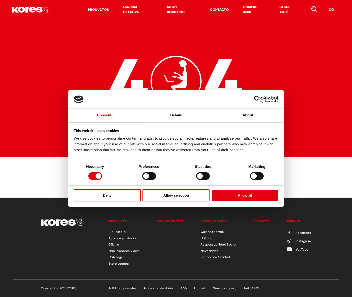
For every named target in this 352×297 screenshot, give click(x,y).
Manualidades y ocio (124, 251)
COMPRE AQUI (250, 9)
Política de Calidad (215, 257)
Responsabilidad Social (218, 244)
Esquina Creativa (131, 9)
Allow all (245, 195)
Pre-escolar (117, 232)
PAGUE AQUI (252, 288)
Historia (206, 238)
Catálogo (115, 257)
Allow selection (176, 195)
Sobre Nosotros (176, 9)
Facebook (303, 232)
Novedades (209, 251)
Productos (98, 9)
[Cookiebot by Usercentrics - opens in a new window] (257, 99)
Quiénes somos (212, 232)
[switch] (149, 176)
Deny (107, 195)
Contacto (219, 9)
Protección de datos (159, 288)
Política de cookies (122, 288)
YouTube (302, 249)
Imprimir (200, 288)
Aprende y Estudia (122, 238)
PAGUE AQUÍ (284, 9)
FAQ (184, 288)
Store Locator (118, 263)
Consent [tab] (104, 115)
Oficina (113, 244)
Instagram (303, 241)
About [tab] (248, 115)
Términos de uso (225, 288)
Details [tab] (176, 115)
